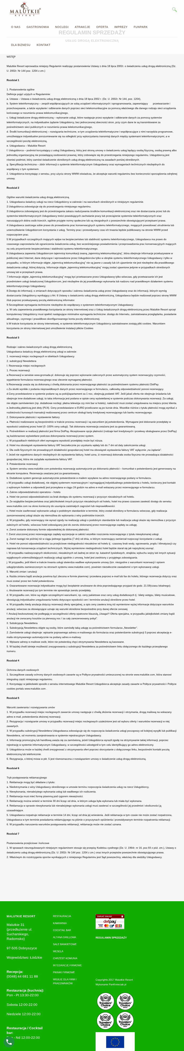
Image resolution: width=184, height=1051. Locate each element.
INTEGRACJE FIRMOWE (67, 965)
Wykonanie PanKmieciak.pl (111, 984)
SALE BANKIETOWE (65, 944)
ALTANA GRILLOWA (64, 937)
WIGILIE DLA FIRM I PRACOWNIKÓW (64, 981)
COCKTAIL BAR (62, 930)
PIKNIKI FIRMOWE (64, 972)
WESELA (58, 951)
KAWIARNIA (60, 923)
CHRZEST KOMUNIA (65, 958)
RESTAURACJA (62, 916)
